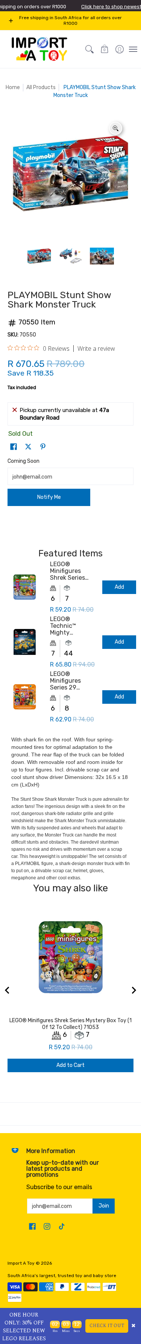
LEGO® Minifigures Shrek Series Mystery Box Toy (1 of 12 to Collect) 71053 (73, 571)
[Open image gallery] (115, 128)
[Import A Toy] (39, 49)
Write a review (96, 348)
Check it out (106, 1325)
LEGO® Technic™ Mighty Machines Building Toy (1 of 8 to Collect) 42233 (72, 626)
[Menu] (132, 49)
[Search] (89, 49)
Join (104, 1206)
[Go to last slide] (7, 990)
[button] (104, 49)
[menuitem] (119, 49)
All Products (41, 87)
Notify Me (49, 497)
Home (13, 87)
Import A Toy (21, 1263)
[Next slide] (133, 990)
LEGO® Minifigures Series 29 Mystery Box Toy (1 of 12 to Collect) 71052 (73, 681)
